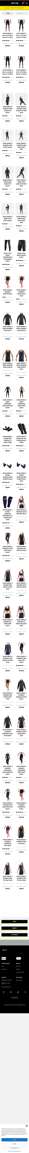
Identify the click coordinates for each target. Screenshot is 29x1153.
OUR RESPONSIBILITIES (6, 986)
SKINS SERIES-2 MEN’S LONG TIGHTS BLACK (7, 218)
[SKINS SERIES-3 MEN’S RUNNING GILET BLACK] (7, 318)
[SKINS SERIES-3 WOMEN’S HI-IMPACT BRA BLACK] (7, 611)
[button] (27, 1126)
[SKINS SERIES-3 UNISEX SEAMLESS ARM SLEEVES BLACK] (7, 465)
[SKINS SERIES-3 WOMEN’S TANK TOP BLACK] (21, 831)
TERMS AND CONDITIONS (6, 980)
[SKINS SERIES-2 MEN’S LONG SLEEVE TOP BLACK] (7, 172)
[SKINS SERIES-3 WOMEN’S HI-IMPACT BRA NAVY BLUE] (21, 611)
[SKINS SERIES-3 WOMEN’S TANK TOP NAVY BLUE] (7, 868)
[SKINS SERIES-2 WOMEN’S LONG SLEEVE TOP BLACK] (7, 98)
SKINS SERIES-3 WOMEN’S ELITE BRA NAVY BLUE (21, 585)
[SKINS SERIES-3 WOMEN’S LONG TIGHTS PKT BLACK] (21, 648)
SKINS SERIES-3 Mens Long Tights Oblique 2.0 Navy (21, 35)
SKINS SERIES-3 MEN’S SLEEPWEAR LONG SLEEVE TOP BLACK (7, 404)
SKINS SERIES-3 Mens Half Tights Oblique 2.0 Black (21, 72)
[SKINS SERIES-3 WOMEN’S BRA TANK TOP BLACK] (21, 538)
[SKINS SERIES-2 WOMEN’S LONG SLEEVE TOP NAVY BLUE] (21, 98)
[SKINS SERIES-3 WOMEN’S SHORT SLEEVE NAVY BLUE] (21, 721)
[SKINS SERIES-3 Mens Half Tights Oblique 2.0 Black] (21, 62)
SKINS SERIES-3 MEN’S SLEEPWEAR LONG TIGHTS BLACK (21, 404)
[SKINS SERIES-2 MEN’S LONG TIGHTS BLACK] (7, 208)
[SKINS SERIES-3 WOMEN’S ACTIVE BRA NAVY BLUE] (21, 502)
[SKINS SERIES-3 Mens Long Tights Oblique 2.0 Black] (7, 62)
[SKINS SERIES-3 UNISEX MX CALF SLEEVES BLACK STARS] (21, 428)
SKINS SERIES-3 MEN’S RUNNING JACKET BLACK (21, 328)
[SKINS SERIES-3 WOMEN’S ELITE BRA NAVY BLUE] (21, 575)
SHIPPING (18, 969)
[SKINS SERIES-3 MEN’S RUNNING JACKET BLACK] (21, 318)
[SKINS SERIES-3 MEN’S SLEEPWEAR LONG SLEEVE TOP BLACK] (7, 392)
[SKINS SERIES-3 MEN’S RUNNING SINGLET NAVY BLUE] (21, 355)
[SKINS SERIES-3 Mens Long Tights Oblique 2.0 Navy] (21, 25)
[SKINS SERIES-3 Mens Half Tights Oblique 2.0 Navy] (7, 25)
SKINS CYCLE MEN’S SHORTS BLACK (21, 255)
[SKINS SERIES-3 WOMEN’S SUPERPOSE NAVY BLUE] (7, 831)
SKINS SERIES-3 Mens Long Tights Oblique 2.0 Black (7, 72)
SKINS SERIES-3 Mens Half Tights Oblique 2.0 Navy (7, 35)
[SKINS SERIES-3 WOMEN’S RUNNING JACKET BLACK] (21, 685)
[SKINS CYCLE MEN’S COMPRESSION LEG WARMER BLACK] (7, 245)
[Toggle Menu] (1, 3)
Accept (14, 1139)
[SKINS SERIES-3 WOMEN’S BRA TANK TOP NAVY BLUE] (7, 575)
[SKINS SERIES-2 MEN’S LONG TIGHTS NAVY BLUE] (21, 208)
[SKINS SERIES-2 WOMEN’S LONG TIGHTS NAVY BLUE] (21, 135)
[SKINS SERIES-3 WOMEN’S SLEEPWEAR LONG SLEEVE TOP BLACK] (7, 758)
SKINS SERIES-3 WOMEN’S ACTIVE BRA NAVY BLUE (21, 512)
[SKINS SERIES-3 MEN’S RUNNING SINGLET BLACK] (7, 355)
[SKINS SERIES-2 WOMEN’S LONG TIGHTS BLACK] (7, 135)
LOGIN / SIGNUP (19, 980)
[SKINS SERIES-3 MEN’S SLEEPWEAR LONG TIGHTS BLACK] (21, 392)
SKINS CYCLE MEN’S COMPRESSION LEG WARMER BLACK (7, 257)
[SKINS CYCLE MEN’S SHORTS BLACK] (21, 245)
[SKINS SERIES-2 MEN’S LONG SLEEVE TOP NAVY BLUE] (21, 172)
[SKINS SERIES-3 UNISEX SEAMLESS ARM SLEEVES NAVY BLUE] (21, 465)
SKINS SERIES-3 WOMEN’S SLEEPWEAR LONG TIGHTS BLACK (21, 770)
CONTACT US (4, 969)
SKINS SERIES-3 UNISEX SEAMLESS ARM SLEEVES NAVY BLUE (21, 477)
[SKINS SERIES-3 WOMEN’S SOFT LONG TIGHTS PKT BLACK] (7, 795)
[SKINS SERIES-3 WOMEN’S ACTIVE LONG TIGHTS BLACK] (7, 538)
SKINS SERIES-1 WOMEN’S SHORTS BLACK (7, 292)
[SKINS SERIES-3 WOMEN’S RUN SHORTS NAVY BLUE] (7, 685)
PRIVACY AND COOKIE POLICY (14, 1151)
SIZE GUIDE (18, 966)
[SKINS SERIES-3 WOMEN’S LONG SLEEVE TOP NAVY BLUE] (7, 648)
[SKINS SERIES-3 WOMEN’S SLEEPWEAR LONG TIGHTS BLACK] (21, 758)
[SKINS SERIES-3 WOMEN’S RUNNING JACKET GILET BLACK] (7, 721)
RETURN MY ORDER (20, 972)
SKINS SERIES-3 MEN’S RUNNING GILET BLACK (8, 328)
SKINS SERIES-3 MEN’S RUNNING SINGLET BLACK (8, 365)
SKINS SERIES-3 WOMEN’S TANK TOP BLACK (21, 841)
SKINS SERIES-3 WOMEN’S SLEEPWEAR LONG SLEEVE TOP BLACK (7, 770)
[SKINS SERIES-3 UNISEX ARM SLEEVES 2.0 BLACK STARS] (7, 428)
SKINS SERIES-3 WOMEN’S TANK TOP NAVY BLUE (8, 878)
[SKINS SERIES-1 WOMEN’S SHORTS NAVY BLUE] (21, 282)
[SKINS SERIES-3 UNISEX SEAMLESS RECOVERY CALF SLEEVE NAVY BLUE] (7, 502)
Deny (14, 1143)
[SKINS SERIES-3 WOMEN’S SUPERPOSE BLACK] (21, 795)
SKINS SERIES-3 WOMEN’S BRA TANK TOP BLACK (21, 548)
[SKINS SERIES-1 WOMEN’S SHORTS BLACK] (7, 282)
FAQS (2, 966)
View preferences (14, 1148)
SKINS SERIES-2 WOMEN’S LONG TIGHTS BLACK (7, 145)
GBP (5, 950)
